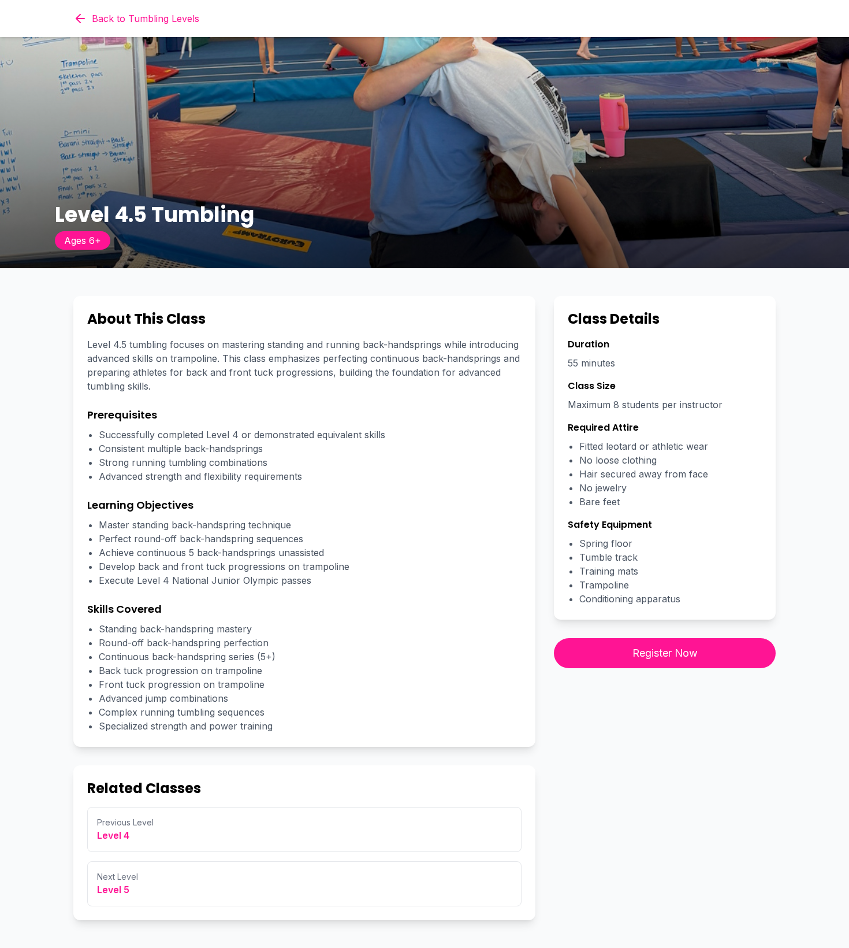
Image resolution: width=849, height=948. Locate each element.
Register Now (665, 653)
